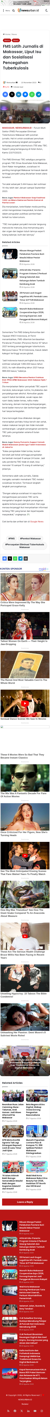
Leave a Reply (25, 1202)
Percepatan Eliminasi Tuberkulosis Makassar (25, 546)
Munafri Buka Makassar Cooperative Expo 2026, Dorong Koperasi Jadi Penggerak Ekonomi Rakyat (33, 1275)
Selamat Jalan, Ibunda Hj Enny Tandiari (32, 1307)
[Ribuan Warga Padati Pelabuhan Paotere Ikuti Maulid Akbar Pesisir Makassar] (10, 254)
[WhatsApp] (15, 558)
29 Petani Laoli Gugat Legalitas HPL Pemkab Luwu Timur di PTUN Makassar (34, 296)
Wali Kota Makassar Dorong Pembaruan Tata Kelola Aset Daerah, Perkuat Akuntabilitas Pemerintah (32, 1292)
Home (7, 34)
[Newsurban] (28, 10)
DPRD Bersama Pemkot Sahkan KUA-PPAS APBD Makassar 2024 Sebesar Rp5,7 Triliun (24, 380)
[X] (10, 558)
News (14, 34)
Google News (36, 521)
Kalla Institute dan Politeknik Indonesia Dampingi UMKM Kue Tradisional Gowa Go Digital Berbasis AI (25, 1063)
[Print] (26, 558)
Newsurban (11, 82)
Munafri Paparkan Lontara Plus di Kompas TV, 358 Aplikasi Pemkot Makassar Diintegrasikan (35, 1147)
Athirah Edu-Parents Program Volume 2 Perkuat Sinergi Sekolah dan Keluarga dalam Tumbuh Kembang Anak (33, 277)
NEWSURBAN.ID (23, 128)
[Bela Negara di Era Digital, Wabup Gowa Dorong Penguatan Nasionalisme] (37, 1096)
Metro (7, 40)
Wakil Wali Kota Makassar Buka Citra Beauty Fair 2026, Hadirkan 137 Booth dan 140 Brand (36, 1180)
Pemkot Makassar (31, 538)
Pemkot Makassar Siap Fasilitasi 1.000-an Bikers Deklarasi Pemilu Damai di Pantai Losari (23, 200)
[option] (25, 1061)
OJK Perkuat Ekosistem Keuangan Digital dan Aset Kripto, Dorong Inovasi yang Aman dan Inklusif (33, 1338)
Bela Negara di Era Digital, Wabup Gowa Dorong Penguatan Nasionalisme (35, 1109)
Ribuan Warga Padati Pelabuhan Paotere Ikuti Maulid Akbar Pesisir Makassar (31, 1226)
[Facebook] (4, 558)
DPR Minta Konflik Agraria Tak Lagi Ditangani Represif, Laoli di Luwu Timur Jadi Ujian (12, 1145)
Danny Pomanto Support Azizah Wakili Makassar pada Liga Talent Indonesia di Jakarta (24, 444)
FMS (12, 538)
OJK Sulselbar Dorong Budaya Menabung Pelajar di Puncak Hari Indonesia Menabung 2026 (32, 1322)
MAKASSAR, (8, 128)
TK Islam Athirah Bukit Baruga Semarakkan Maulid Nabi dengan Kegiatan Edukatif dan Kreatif (12, 1182)
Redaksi (25, 1404)
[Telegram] (20, 558)
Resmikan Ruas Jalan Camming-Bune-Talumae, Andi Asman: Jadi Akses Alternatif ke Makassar (13, 1111)
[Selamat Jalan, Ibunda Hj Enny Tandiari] (9, 1309)
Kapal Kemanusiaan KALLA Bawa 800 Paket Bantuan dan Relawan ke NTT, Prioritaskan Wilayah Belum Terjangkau (33, 1375)
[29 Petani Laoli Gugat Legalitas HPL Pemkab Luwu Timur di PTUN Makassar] (10, 296)
